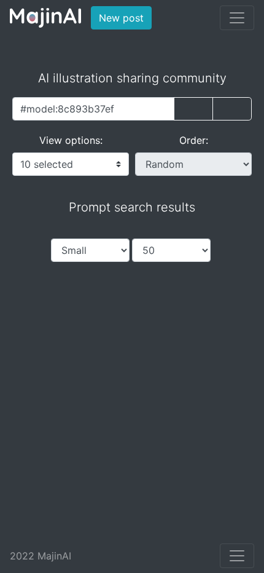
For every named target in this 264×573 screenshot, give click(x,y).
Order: (193, 140)
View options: (71, 140)
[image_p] (232, 109)
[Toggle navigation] (237, 18)
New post (125, 17)
